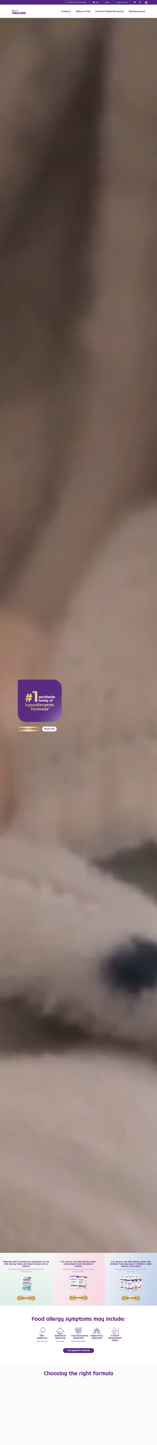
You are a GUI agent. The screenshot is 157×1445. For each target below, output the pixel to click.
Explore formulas (28, 729)
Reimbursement (137, 11)
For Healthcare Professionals (76, 2)
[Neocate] (19, 11)
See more (26, 1298)
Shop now (49, 729)
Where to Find (83, 11)
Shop (97, 2)
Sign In (107, 2)
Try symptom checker (78, 1351)
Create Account (121, 2)
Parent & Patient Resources (109, 11)
